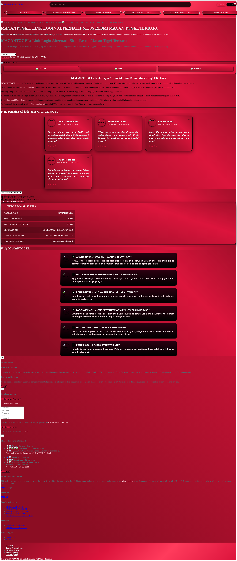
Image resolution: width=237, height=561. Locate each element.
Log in (26, 431)
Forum (8, 539)
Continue (6, 471)
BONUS (197, 69)
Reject (3, 487)
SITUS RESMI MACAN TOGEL (142, 12)
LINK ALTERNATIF (14, 507)
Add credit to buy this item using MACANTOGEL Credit (28, 453)
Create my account (9, 427)
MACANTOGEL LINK (15, 513)
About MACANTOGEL (16, 525)
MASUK (221, 4)
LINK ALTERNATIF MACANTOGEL (63, 12)
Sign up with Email (10, 403)
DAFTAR (231, 4)
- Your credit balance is (34, 452)
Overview (5, 57)
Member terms (12, 550)
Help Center (10, 537)
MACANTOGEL (25, 12)
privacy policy (127, 481)
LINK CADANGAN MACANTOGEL (181, 12)
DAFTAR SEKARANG (14, 201)
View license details (9, 195)
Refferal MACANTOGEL (16, 528)
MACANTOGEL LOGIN (16, 509)
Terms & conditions (14, 548)
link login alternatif (27, 87)
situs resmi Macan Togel (16, 100)
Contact (9, 546)
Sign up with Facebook (11, 399)
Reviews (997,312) (17, 57)
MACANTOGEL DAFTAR (103, 12)
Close (4, 386)
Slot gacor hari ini (38, 104)
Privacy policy (12, 552)
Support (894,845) (32, 57)
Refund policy (12, 555)
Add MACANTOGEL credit (17, 467)
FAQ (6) (43, 57)
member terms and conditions (58, 423)
